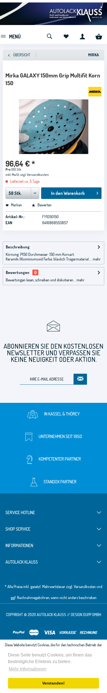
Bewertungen (17, 272)
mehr (96, 259)
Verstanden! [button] (53, 683)
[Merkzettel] (66, 35)
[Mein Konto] (82, 35)
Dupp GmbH (92, 614)
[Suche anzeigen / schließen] (49, 35)
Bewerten (44, 205)
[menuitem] (10, 35)
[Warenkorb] (99, 35)
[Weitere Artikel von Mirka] (95, 91)
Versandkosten (85, 586)
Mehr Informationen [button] (27, 669)
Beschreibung (18, 247)
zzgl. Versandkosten (34, 175)
